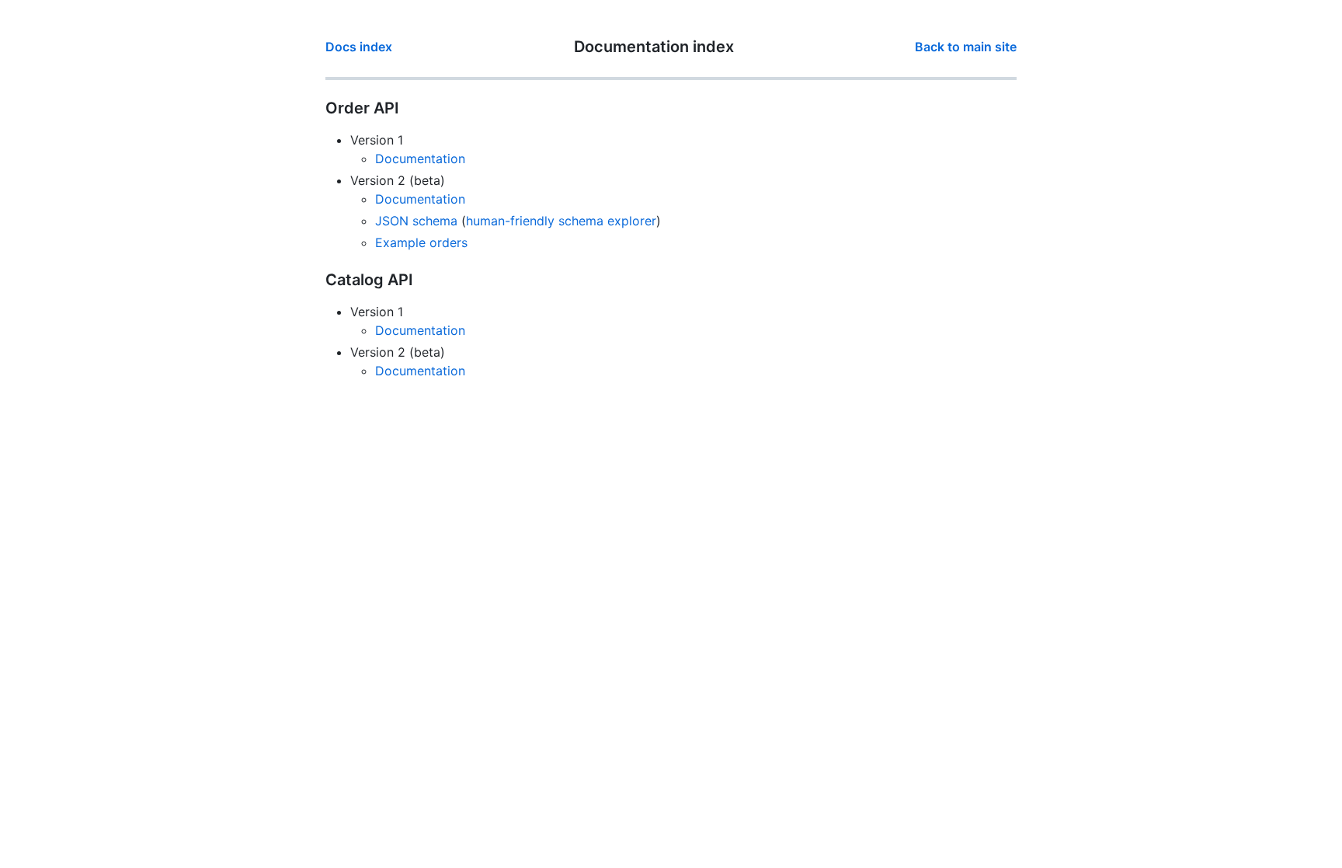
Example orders (421, 242)
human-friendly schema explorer (561, 220)
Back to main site (966, 46)
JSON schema (416, 220)
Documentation (420, 158)
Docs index (358, 46)
